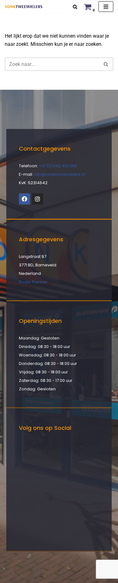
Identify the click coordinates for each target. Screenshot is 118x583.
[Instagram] (37, 199)
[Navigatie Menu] (105, 6)
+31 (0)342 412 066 (58, 166)
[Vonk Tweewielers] (23, 6)
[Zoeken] (75, 6)
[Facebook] (24, 199)
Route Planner (33, 282)
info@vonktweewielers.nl (59, 174)
